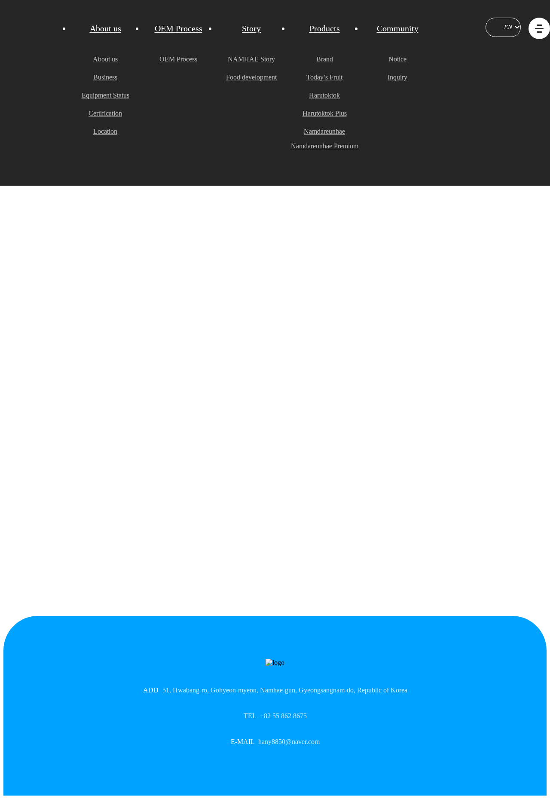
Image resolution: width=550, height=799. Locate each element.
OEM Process (178, 28)
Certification (105, 113)
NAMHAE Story (251, 59)
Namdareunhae (324, 131)
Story (251, 28)
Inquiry (397, 77)
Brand (324, 59)
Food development (251, 77)
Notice (397, 59)
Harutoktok (324, 95)
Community (398, 28)
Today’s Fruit (324, 77)
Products (324, 28)
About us (105, 28)
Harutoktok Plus (324, 113)
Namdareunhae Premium (324, 146)
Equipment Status (105, 95)
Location (105, 131)
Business (105, 77)
